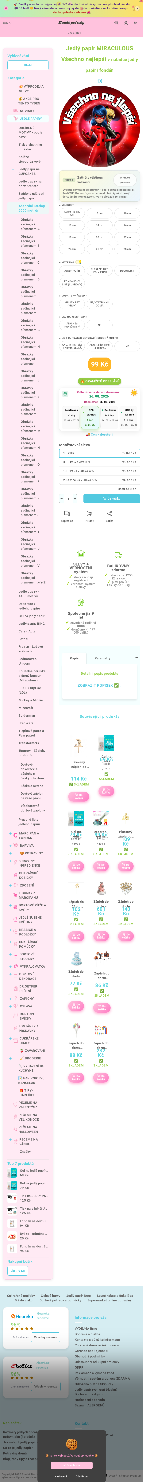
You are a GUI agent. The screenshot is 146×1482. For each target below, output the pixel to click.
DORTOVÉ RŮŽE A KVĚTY (32, 907)
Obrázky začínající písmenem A (30, 224)
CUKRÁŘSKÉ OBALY (29, 1040)
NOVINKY (27, 111)
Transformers (29, 743)
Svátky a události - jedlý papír (32, 196)
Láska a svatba (32, 786)
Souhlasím (73, 1465)
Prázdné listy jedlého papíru (29, 822)
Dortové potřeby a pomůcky (60, 1300)
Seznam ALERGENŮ (90, 1405)
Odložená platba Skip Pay (94, 1384)
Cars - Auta (27, 631)
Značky (25, 1152)
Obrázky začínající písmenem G (30, 325)
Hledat (28, 65)
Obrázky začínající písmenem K (30, 392)
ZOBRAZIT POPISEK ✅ (98, 685)
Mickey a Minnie (31, 700)
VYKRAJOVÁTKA (32, 966)
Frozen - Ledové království (31, 649)
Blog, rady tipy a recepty (21, 1459)
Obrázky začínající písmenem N (30, 443)
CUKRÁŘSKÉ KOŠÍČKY (28, 875)
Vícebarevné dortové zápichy (33, 808)
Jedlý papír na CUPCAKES (29, 171)
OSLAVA (26, 1006)
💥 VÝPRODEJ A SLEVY (31, 89)
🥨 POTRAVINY (31, 853)
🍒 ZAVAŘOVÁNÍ (32, 1051)
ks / (18, 1271)
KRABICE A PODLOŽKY (27, 932)
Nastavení (61, 1476)
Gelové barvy (50, 1296)
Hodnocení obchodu (90, 1400)
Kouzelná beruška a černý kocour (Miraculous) (32, 675)
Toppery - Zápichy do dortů (32, 753)
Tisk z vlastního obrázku (30, 147)
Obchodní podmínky (90, 1356)
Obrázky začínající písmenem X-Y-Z (33, 577)
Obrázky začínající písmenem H (30, 342)
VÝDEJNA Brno (86, 1328)
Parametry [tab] (102, 658)
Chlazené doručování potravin (97, 1345)
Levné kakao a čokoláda (115, 1296)
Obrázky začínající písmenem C (30, 257)
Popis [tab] (74, 658)
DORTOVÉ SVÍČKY (27, 1016)
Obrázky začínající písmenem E (30, 291)
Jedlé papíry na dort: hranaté (30, 183)
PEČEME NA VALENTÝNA (28, 1105)
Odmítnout (82, 1476)
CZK (5, 22)
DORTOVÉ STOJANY (27, 956)
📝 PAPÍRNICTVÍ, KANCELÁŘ (31, 1080)
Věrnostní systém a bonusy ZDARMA (102, 1378)
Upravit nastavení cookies (32, 1477)
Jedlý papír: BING (32, 624)
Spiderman (27, 715)
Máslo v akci (24, 1300)
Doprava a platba (87, 1334)
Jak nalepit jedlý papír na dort (25, 1442)
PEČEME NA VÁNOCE (28, 1141)
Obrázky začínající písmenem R (30, 493)
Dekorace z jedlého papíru (29, 606)
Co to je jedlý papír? (18, 1448)
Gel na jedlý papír (31, 616)
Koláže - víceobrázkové (29, 159)
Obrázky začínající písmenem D (30, 274)
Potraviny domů (15, 1453)
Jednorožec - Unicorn (29, 661)
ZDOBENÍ (27, 885)
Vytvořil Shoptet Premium (125, 1475)
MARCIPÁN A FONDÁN (29, 835)
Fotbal (23, 639)
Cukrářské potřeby (21, 1296)
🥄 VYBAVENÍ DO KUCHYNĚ (31, 1068)
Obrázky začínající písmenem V (30, 560)
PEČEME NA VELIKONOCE (29, 1117)
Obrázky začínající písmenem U (30, 544)
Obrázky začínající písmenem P (30, 476)
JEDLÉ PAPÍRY (31, 119)
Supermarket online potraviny (109, 1300)
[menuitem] (71, 33)
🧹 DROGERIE (30, 1058)
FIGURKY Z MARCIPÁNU (28, 895)
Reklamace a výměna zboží (95, 1373)
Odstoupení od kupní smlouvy (97, 1362)
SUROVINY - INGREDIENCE (29, 863)
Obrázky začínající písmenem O (30, 459)
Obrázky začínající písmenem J (30, 375)
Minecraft (26, 708)
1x (99, 81)
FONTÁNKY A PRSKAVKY (29, 1028)
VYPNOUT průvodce (125, 180)
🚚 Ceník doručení (99, 434)
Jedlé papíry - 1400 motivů (29, 594)
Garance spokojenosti (91, 1351)
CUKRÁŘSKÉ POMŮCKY (28, 944)
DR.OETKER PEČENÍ (28, 988)
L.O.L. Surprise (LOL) (30, 690)
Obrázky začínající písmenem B (30, 241)
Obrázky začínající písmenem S (30, 510)
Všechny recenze (45, 1337)
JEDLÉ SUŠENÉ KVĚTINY (30, 920)
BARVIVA (27, 845)
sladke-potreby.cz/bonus (69, 12)
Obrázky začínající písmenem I (29, 358)
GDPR (79, 1367)
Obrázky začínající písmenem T (30, 527)
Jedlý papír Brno (78, 1296)
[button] (78, 262)
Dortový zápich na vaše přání (32, 796)
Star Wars (26, 723)
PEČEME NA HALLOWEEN (28, 1129)
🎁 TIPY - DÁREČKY (27, 1092)
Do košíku (114, 498)
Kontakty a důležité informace (97, 1340)
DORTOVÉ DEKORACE (27, 976)
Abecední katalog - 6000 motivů (33, 208)
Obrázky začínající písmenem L (30, 409)
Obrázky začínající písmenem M (30, 426)
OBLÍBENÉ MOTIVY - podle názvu (30, 132)
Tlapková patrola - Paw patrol (32, 733)
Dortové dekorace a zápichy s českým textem (32, 771)
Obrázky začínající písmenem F (30, 308)
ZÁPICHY (27, 998)
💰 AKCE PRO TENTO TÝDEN (29, 101)
